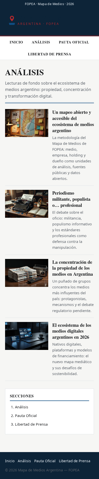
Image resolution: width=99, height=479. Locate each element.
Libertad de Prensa (49, 54)
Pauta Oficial (74, 42)
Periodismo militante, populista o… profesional (71, 198)
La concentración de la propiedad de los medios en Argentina (72, 267)
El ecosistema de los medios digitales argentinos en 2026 (71, 331)
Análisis (41, 42)
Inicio (16, 42)
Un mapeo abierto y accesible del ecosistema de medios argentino (73, 121)
